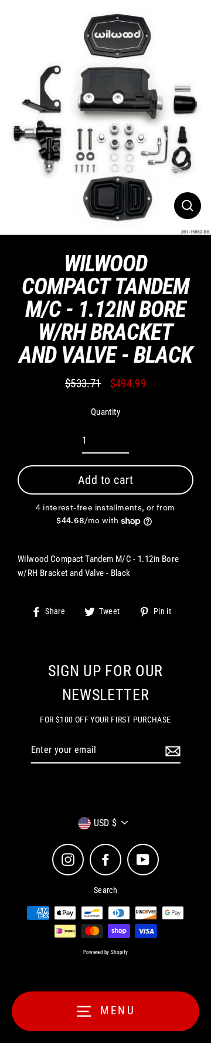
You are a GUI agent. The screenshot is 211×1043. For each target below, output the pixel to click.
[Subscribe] (171, 750)
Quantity (105, 412)
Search (105, 890)
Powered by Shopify (105, 952)
